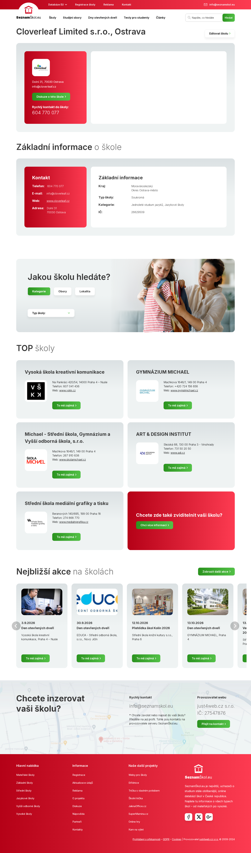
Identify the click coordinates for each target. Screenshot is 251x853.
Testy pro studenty (136, 17)
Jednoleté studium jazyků (147, 204)
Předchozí (16, 625)
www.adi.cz (178, 452)
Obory (62, 291)
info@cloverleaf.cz (44, 86)
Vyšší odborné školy (28, 806)
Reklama (108, 4)
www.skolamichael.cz (72, 459)
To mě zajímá (65, 405)
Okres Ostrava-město (144, 190)
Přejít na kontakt (213, 724)
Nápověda (78, 813)
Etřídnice (134, 782)
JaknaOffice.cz (137, 806)
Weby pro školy (138, 774)
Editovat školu (218, 33)
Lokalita (85, 291)
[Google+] (209, 817)
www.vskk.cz (67, 390)
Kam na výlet (136, 829)
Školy (52, 17)
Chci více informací (154, 525)
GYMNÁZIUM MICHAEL (162, 372)
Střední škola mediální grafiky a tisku (66, 503)
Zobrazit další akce (215, 571)
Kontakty (77, 829)
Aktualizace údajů (82, 782)
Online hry (134, 821)
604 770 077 (45, 112)
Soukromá (137, 197)
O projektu (78, 798)
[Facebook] (188, 817)
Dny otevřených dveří (102, 17)
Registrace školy (85, 4)
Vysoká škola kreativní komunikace (64, 372)
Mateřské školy (25, 774)
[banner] (28, 11)
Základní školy (24, 782)
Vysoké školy (24, 813)
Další (234, 625)
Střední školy (23, 790)
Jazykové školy (174, 204)
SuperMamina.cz (138, 813)
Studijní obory (72, 17)
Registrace (78, 774)
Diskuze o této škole (50, 96)
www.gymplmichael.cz (184, 390)
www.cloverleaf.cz (58, 201)
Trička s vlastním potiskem (144, 790)
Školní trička (136, 798)
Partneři (77, 821)
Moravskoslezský (142, 186)
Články (160, 17)
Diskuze (77, 806)
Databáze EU (56, 4)
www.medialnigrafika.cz (73, 522)
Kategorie (39, 291)
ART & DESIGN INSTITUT (163, 434)
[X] (199, 817)
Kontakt (126, 4)
